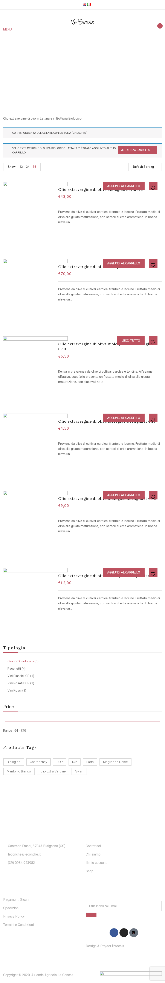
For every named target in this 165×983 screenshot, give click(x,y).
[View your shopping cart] (158, 30)
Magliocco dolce (115, 762)
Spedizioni (11, 908)
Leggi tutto (131, 340)
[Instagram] (123, 932)
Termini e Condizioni (18, 925)
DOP (60, 762)
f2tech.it (117, 946)
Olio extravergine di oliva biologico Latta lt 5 (101, 266)
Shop (89, 871)
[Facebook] (114, 932)
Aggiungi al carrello (123, 186)
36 (34, 166)
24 (27, 166)
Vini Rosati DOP (18, 683)
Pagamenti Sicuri (16, 900)
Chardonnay (38, 762)
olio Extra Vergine (53, 771)
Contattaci (93, 846)
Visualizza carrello (135, 150)
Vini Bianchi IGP (18, 676)
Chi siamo (93, 854)
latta (90, 762)
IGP (74, 762)
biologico (13, 762)
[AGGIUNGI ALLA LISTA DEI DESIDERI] (153, 186)
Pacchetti (14, 669)
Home (65, 74)
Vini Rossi (14, 690)
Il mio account (96, 863)
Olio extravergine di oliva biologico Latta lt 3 (101, 189)
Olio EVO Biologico (21, 661)
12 (21, 166)
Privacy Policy (14, 916)
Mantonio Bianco (19, 771)
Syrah (79, 771)
